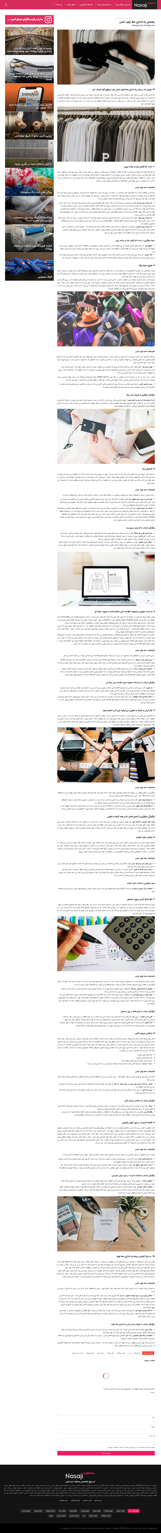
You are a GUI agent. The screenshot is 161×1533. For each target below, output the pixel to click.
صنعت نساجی (74, 1516)
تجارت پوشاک (121, 1353)
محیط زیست (26, 1511)
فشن (51, 1516)
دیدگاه (152, 1392)
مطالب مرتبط (149, 1361)
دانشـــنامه (47, 189)
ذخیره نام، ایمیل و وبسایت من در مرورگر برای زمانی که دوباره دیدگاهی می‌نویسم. (131, 1447)
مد (84, 1516)
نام (153, 1417)
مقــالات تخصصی (45, 161)
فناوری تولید (85, 1511)
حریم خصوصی (63, 1500)
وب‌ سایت (152, 1436)
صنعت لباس (121, 1511)
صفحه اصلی (152, 18)
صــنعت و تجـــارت (141, 18)
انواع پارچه (73, 1511)
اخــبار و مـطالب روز (45, 45)
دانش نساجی (61, 1516)
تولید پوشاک (110, 1353)
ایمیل (153, 1426)
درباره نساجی (98, 1500)
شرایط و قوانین (75, 1500)
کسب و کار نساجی (77, 1353)
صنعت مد (62, 1511)
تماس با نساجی (87, 1500)
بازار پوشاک (137, 1353)
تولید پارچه (38, 1511)
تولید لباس (100, 1353)
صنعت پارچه (93, 1516)
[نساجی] (145, 1)
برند (129, 1353)
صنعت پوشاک (90, 1353)
